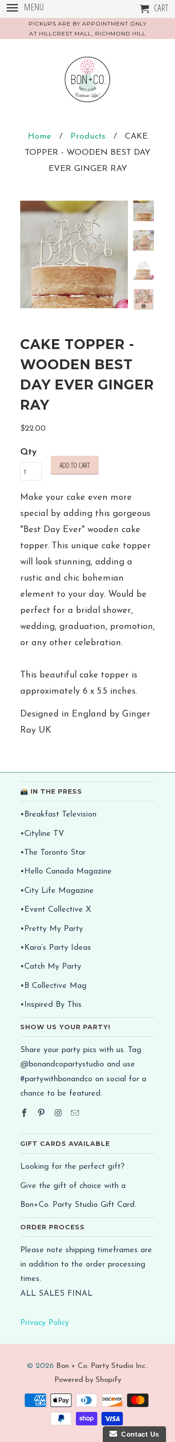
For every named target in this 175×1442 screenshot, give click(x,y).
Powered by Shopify (87, 1380)
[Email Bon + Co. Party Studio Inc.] (76, 1114)
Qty (28, 452)
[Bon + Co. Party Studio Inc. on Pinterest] (42, 1114)
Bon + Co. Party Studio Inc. (101, 1366)
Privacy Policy (44, 1323)
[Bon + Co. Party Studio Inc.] (87, 82)
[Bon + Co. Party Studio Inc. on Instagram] (59, 1114)
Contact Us (138, 1434)
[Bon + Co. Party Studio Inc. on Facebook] (25, 1114)
